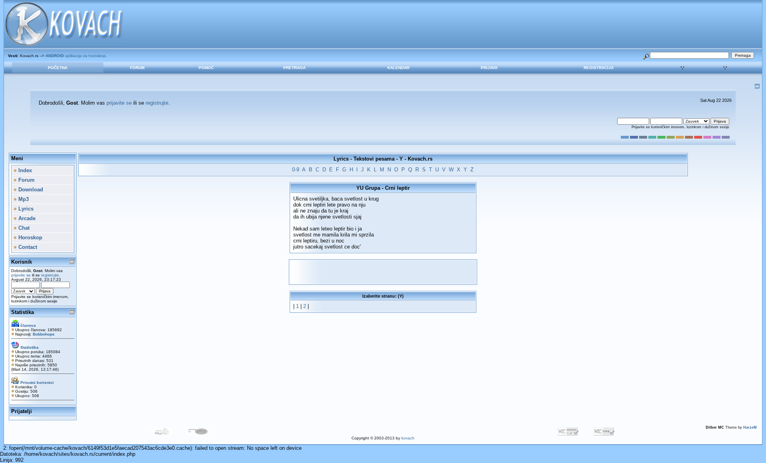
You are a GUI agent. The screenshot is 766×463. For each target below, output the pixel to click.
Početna (57, 68)
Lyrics (25, 209)
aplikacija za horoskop (75, 56)
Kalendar (398, 68)
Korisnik (21, 262)
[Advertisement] (383, 272)
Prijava (489, 68)
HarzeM (750, 427)
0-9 (295, 170)
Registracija (599, 68)
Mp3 (23, 199)
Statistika (22, 312)
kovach (408, 438)
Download (30, 190)
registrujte (157, 103)
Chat (23, 228)
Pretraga (294, 68)
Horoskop (29, 237)
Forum (137, 68)
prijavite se (119, 103)
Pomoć (206, 68)
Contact (27, 247)
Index (24, 170)
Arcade (26, 218)
